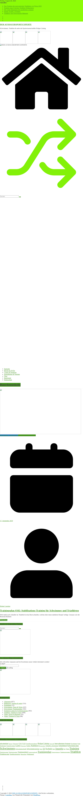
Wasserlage (24, 754)
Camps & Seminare (10, 372)
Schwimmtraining (33, 749)
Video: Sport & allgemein (12, 714)
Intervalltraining (60, 743)
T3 (44, 749)
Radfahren (35, 746)
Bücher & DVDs (9, 371)
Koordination (74, 743)
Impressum (7, 378)
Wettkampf (30, 754)
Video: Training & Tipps (12, 716)
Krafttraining (3, 746)
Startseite (7, 369)
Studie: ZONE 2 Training (12, 11)
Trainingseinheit (23, 752)
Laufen (18, 746)
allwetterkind (4, 744)
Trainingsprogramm (65, 752)
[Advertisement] (41, 769)
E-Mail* (2, 664)
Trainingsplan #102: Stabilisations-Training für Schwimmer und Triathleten (39, 610)
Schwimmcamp (73, 746)
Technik (48, 749)
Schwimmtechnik (20, 749)
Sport (41, 749)
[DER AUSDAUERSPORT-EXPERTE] (41, 111)
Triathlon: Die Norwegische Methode (16, 13)
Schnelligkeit (63, 746)
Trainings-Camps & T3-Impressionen (16, 711)
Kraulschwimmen (11, 746)
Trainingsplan (44, 752)
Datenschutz (8, 380)
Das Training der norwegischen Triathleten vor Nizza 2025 (23, 6)
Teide (53, 749)
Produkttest (7, 705)
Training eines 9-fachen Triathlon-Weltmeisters (19, 8)
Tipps (67, 749)
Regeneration (42, 745)
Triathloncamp (4, 754)
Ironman (67, 744)
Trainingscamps (13, 752)
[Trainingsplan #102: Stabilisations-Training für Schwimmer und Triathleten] (40, 433)
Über (5, 376)
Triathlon (75, 751)
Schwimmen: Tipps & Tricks (13, 707)
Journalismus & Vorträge (12, 374)
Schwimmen (7, 748)
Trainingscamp (4, 752)
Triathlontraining (15, 754)
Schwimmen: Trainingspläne (9, 435)
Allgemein (7, 702)
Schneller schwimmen (52, 746)
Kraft (79, 743)
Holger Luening (5, 606)
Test (64, 749)
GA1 (20, 743)
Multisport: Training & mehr (13, 703)
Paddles (28, 746)
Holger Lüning (43, 743)
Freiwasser (15, 743)
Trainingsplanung (56, 752)
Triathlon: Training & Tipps (27, 435)
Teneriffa (59, 748)
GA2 (24, 743)
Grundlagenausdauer (31, 743)
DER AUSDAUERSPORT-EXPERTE (16, 24)
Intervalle (52, 743)
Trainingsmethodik (32, 752)
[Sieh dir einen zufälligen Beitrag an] (41, 194)
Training (74, 748)
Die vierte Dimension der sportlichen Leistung (19, 10)
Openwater (23, 745)
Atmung (11, 743)
